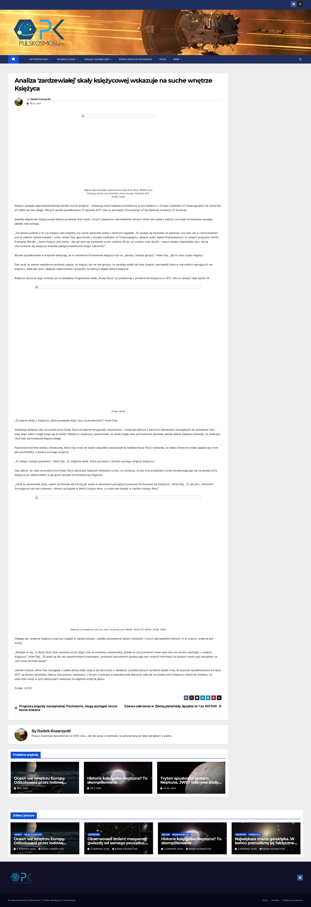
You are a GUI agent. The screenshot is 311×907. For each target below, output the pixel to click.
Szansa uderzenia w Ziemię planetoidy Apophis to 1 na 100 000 (170, 706)
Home (265, 900)
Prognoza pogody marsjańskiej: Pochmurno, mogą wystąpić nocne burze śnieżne (68, 708)
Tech (162, 59)
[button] (300, 59)
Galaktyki (241, 835)
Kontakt (275, 900)
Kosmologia (66, 59)
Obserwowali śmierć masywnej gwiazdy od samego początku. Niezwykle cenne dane (116, 842)
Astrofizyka (39, 59)
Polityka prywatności (292, 900)
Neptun (165, 835)
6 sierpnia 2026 (26, 849)
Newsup (55, 900)
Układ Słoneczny (97, 59)
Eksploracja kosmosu (135, 59)
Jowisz (18, 835)
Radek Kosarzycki (40, 99)
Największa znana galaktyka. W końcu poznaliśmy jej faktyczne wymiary (264, 842)
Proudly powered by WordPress (24, 900)
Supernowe (93, 835)
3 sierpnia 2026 (174, 849)
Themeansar (69, 900)
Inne (176, 59)
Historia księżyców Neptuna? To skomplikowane (117, 780)
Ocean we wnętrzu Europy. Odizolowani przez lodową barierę (39, 782)
